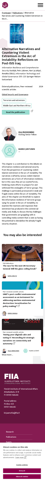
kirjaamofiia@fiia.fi (12, 413)
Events (9, 442)
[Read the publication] (17, 33)
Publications (17, 13)
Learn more (19, 457)
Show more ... (7, 355)
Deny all (22, 471)
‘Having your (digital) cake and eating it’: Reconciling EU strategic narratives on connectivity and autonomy (19, 339)
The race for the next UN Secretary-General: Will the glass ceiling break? (19, 267)
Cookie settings (22, 465)
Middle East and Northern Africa (16, 105)
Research (10, 432)
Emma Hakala (12, 313)
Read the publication (15, 112)
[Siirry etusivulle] (14, 5)
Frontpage (6, 13)
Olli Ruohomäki (26, 132)
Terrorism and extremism (14, 100)
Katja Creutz (12, 276)
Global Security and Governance (15, 94)
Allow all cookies (22, 477)
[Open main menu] (40, 5)
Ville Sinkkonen (13, 351)
